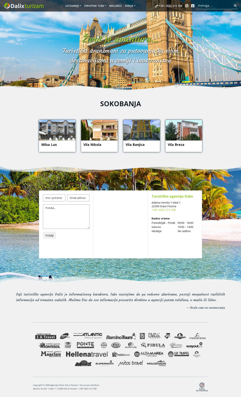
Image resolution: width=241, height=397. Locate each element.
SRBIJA (129, 6)
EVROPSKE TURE (94, 6)
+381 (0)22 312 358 (170, 6)
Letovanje (72, 6)
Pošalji (49, 235)
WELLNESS (115, 6)
